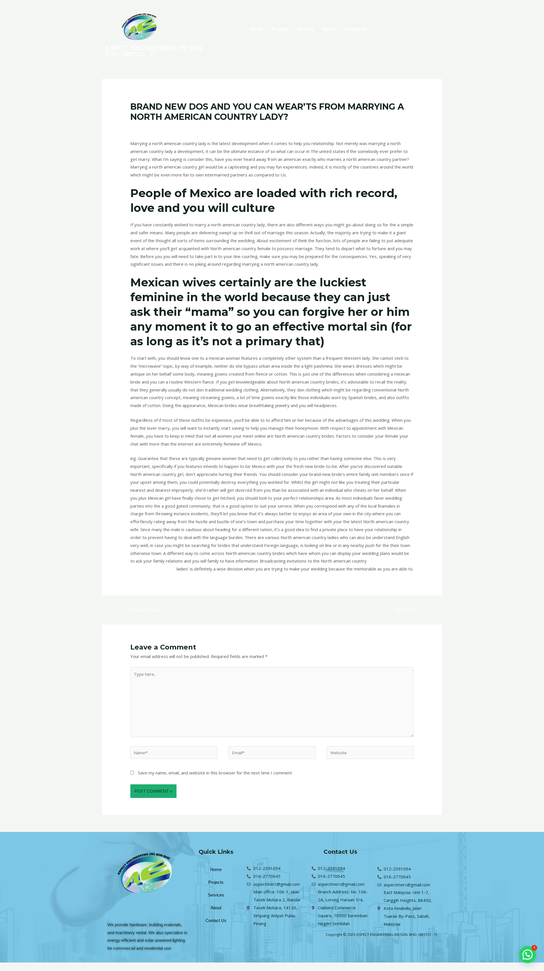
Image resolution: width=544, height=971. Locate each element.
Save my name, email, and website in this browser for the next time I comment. (215, 773)
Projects (279, 29)
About (329, 29)
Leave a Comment (148, 128)
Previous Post (141, 609)
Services (305, 29)
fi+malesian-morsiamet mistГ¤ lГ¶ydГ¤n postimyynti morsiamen (232, 128)
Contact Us (355, 29)
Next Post (407, 609)
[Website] (370, 753)
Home (256, 29)
